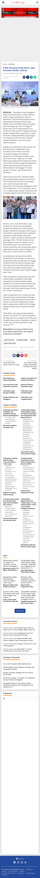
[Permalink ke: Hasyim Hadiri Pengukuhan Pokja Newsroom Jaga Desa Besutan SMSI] (29, 580)
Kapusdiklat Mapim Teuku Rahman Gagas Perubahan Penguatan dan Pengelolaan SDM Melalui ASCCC (28, 453)
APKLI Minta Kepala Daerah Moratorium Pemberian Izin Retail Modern (30, 364)
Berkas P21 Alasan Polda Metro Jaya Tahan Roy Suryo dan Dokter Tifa (28, 385)
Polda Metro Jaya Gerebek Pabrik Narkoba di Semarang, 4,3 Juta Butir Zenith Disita (28, 392)
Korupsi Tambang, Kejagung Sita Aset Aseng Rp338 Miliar (18, 673)
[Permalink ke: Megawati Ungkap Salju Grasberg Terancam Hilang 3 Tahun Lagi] (11, 580)
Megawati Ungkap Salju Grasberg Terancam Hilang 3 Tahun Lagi (9, 493)
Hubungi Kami (13, 871)
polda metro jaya (9, 343)
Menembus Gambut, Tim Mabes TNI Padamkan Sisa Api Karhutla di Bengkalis (10, 426)
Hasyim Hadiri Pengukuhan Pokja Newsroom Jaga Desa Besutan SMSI (28, 492)
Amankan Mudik (22, 340)
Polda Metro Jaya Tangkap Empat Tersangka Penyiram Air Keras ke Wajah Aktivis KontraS (28, 398)
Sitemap (4, 871)
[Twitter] (18, 355)
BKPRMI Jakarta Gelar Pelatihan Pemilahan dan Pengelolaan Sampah (18, 668)
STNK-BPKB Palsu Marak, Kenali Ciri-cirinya (11, 363)
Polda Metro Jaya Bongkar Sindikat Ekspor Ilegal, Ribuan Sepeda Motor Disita (10, 392)
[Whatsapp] (34, 77)
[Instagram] (22, 355)
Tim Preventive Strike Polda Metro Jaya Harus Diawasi (11, 385)
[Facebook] (14, 355)
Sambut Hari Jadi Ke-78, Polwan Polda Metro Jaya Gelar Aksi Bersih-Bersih (29, 379)
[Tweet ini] (27, 77)
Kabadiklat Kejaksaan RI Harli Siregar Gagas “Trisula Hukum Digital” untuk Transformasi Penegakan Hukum (28, 546)
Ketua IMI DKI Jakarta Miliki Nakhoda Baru (17, 664)
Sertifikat (4, 875)
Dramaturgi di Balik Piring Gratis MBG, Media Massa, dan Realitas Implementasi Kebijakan (18, 331)
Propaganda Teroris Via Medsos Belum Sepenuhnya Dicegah (18, 634)
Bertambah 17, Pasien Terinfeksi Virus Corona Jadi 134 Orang (17, 650)
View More (20, 611)
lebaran (32, 340)
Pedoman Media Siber (8, 873)
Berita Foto (29, 869)
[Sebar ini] (24, 77)
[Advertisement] (20, 40)
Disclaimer (21, 873)
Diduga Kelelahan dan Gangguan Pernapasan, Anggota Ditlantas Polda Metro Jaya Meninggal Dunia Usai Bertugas (10, 398)
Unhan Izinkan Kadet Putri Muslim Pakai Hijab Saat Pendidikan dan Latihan (10, 519)
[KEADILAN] (20, 2)
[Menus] (3, 2)
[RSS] (25, 355)
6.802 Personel (9, 340)
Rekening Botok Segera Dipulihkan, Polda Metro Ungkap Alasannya (10, 379)
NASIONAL (6, 78)
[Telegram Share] (31, 77)
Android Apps (30, 873)
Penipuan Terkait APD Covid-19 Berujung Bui (19, 645)
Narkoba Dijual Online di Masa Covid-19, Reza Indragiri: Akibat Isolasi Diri (19, 629)
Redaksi (22, 871)
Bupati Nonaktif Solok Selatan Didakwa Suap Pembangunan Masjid (18, 639)
